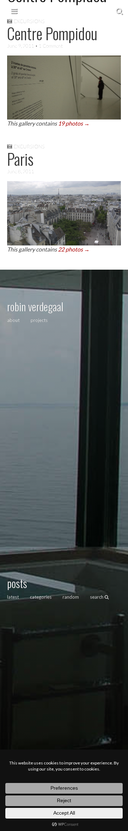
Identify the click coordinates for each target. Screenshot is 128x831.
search (97, 597)
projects (39, 320)
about (13, 320)
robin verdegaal (35, 306)
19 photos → (74, 123)
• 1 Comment (48, 46)
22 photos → (74, 249)
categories (41, 597)
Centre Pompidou (52, 33)
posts (17, 583)
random (71, 597)
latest (13, 597)
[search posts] (119, 10)
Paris (20, 158)
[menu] (14, 10)
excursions (29, 146)
